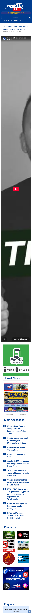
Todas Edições (9, 414)
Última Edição (23, 414)
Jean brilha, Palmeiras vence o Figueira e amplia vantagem (18, 473)
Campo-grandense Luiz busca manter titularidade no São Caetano (18, 482)
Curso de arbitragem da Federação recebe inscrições (17, 506)
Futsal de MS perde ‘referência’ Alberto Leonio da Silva (15, 515)
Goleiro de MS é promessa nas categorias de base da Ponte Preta (18, 463)
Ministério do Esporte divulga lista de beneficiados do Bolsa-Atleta (16, 430)
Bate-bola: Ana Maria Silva (16, 455)
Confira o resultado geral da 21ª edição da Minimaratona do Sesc (17, 440)
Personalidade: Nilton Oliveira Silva (16, 448)
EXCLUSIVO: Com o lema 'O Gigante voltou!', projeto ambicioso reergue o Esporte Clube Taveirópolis (18, 494)
